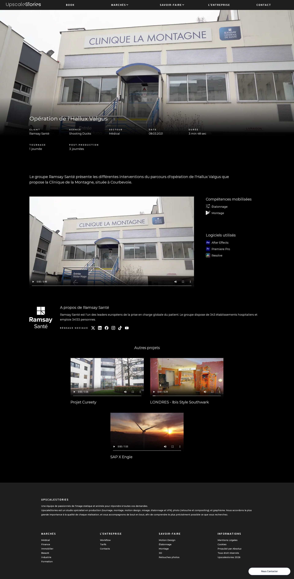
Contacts (105, 548)
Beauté (45, 553)
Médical (45, 540)
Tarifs (103, 544)
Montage (164, 548)
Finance (45, 544)
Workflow (105, 540)
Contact (263, 5)
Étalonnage (165, 544)
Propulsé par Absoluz (229, 548)
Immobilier (47, 548)
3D (160, 553)
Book (70, 5)
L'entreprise (219, 5)
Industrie (46, 557)
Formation (47, 561)
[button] (118, 4)
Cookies (222, 544)
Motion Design (167, 540)
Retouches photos (169, 557)
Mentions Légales (227, 540)
